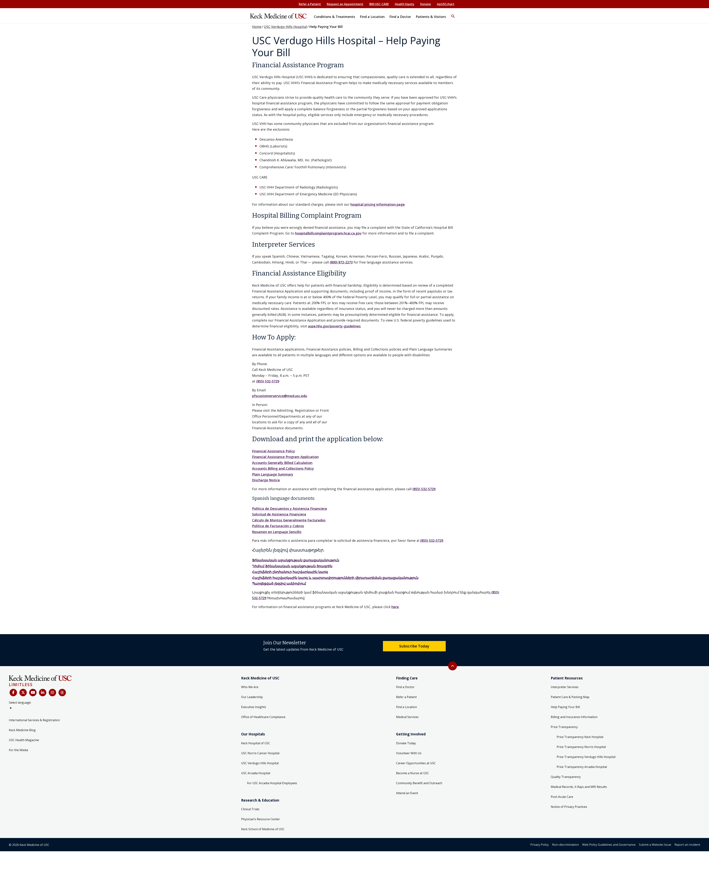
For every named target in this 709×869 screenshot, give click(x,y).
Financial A (261, 457)
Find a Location (406, 707)
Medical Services (407, 717)
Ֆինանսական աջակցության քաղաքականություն (295, 560)
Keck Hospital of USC (255, 743)
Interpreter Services (564, 687)
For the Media (18, 750)
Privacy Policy (539, 845)
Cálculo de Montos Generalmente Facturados (289, 520)
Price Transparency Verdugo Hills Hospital (586, 757)
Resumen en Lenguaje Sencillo (276, 532)
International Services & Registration (34, 720)
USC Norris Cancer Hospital (260, 753)
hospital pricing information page (377, 204)
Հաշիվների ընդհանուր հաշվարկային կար (289, 571)
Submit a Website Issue (655, 845)
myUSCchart (445, 4)
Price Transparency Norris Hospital (581, 747)
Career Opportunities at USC (416, 763)
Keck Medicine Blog (22, 730)
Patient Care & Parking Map (570, 697)
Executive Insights (253, 707)
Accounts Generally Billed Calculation (282, 462)
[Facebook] (13, 692)
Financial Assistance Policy (273, 451)
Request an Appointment (345, 4)
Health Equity (404, 4)
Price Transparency (564, 727)
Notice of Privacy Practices (569, 807)
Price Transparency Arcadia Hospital (582, 767)
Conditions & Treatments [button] (334, 16)
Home (256, 26)
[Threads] (62, 692)
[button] (453, 14)
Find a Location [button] (372, 16)
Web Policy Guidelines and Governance (609, 845)
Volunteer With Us (409, 753)
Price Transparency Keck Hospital (580, 737)
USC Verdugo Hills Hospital (285, 26)
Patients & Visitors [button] (431, 16)
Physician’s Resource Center (260, 819)
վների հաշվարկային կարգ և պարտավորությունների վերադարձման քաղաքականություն (339, 577)
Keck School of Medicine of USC (263, 829)
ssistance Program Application (294, 457)
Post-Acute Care (562, 797)
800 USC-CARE (379, 4)
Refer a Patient (310, 4)
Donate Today (406, 743)
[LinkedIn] (42, 692)
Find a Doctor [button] (400, 16)
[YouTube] (32, 692)
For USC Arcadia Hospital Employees (272, 783)
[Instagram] (52, 692)
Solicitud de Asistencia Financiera (279, 514)
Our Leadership (252, 697)
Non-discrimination (565, 845)
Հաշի (256, 577)
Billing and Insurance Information (574, 717)
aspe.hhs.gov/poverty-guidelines (334, 326)
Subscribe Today (414, 646)
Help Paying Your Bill (565, 707)
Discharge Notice (266, 480)
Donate (425, 4)
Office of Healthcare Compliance (263, 717)
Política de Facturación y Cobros (278, 526)
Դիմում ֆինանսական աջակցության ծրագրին (292, 566)
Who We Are (249, 687)
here (395, 607)
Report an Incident (687, 845)
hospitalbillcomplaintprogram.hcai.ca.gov (328, 233)
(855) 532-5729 (267, 381)
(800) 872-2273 (341, 262)
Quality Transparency (566, 777)
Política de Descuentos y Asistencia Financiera (289, 508)
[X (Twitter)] (23, 692)
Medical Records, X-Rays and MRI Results (579, 787)
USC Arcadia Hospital (255, 773)
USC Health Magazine (24, 740)
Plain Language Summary (272, 474)
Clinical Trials (250, 809)
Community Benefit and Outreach (419, 783)
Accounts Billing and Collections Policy (283, 468)
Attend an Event (407, 793)
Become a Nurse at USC (412, 773)
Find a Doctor (405, 687)
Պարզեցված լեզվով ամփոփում (279, 583)
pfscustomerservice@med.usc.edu (279, 396)
